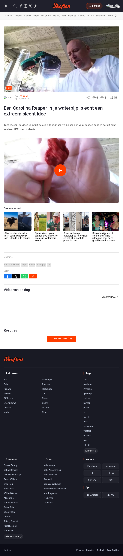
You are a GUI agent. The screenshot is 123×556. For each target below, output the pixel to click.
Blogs (45, 412)
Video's (28, 15)
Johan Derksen (11, 470)
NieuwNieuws (50, 474)
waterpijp (41, 264)
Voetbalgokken (51, 493)
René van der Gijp (12, 474)
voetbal (87, 431)
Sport (45, 403)
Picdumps (47, 379)
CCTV (86, 417)
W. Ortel (24, 96)
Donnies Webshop (52, 484)
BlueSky (92, 480)
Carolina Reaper (12, 264)
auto (86, 421)
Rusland (87, 435)
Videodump (49, 465)
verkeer (87, 398)
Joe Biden (9, 530)
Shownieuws (102, 15)
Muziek (45, 407)
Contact (100, 550)
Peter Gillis (9, 507)
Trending (18, 15)
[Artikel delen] (88, 98)
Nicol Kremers (11, 526)
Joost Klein (9, 512)
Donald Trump (10, 465)
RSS (111, 480)
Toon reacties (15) (61, 338)
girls (85, 440)
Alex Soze (9, 498)
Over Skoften (112, 550)
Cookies (90, 550)
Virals (36, 15)
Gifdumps (8, 398)
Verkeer (7, 393)
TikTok (87, 445)
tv (88, 15)
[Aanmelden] (113, 5)
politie (86, 407)
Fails (64, 15)
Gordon (7, 516)
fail (49, 264)
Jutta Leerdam (11, 502)
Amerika (88, 389)
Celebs (81, 15)
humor (87, 403)
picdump (88, 384)
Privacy (80, 550)
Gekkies (72, 15)
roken (32, 264)
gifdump (88, 393)
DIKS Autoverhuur (52, 470)
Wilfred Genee (11, 493)
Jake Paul (8, 484)
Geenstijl (48, 479)
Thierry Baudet (11, 521)
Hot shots (46, 15)
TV (43, 393)
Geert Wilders (10, 479)
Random (46, 384)
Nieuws (56, 15)
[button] (15, 6)
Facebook (92, 466)
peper (24, 264)
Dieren (45, 398)
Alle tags (89, 451)
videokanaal (109, 297)
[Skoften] (13, 359)
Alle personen (12, 536)
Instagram (88, 426)
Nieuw (8, 15)
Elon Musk (9, 488)
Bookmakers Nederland (55, 488)
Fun (92, 15)
